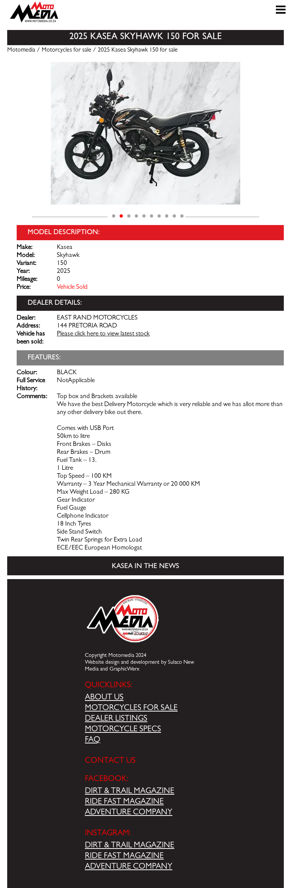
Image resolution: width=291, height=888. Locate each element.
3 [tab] (129, 216)
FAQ (92, 740)
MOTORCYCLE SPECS (123, 730)
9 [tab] (174, 216)
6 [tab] (151, 216)
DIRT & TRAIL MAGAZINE (129, 791)
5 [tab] (144, 216)
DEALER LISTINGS (116, 719)
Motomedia (21, 50)
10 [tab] (182, 216)
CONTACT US (110, 761)
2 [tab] (121, 216)
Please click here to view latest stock (103, 334)
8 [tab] (167, 216)
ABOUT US (104, 698)
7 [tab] (159, 216)
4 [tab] (136, 216)
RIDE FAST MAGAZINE (124, 802)
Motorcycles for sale (66, 50)
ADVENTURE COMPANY (128, 813)
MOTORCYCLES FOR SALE (131, 708)
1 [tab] (113, 216)
